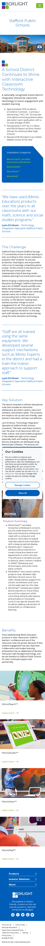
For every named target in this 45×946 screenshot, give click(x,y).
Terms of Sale (20, 925)
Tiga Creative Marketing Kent (20, 942)
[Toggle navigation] (39, 5)
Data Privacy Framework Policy (13, 930)
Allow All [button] (22, 493)
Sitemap (25, 933)
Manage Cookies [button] (22, 485)
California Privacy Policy (10, 933)
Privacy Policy (6, 935)
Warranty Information (9, 927)
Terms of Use (6, 925)
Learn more (8, 712)
